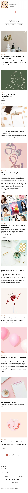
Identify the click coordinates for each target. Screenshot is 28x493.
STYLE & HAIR (10, 479)
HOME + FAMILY (18, 476)
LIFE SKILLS (13, 24)
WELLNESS (3, 54)
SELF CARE (20, 24)
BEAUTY (7, 476)
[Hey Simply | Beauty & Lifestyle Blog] (14, 12)
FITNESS (7, 24)
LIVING (2, 92)
